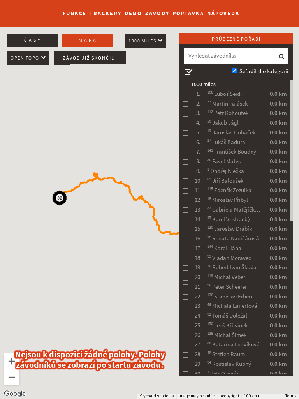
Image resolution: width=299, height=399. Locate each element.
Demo (133, 13)
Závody (157, 13)
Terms (291, 396)
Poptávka (188, 13)
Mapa (88, 40)
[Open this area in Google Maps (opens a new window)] (15, 394)
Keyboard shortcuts (156, 396)
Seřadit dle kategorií (263, 71)
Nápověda (223, 13)
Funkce (74, 13)
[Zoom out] (11, 377)
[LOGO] (27, 9)
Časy (33, 40)
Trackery (105, 13)
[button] (61, 199)
